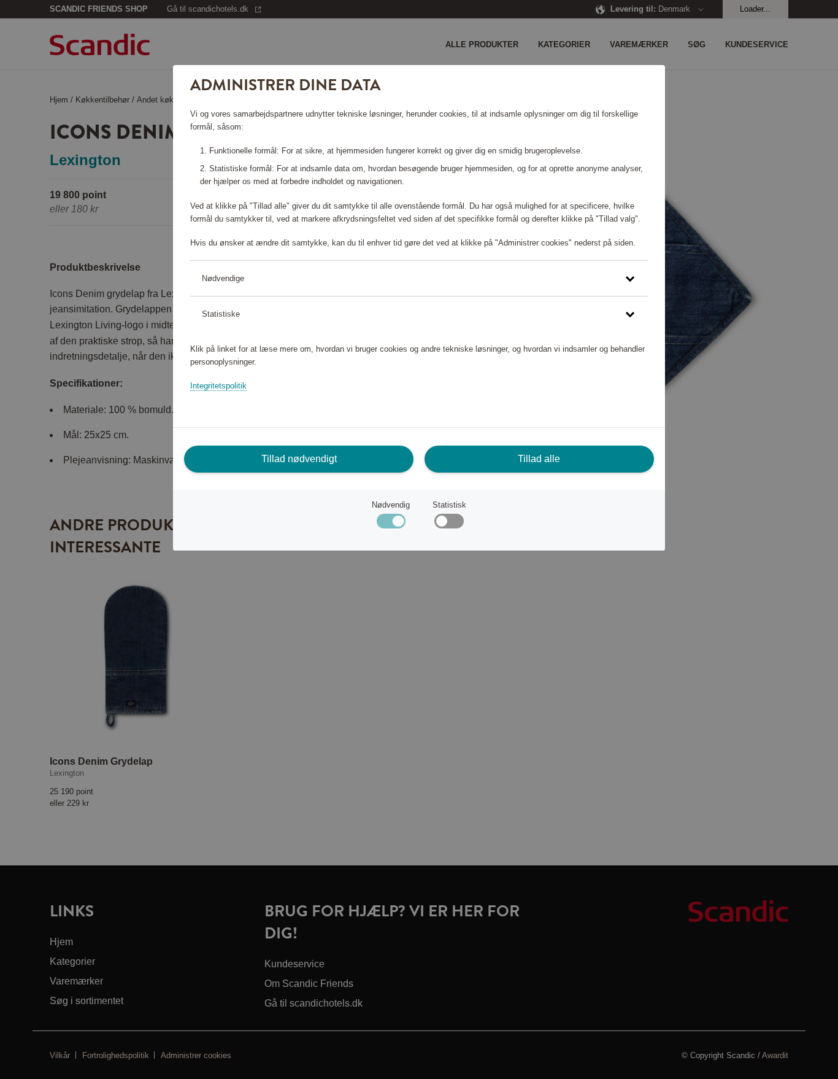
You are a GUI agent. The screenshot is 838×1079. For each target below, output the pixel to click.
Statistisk (449, 505)
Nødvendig (391, 505)
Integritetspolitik (218, 385)
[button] (418, 278)
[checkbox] (448, 523)
